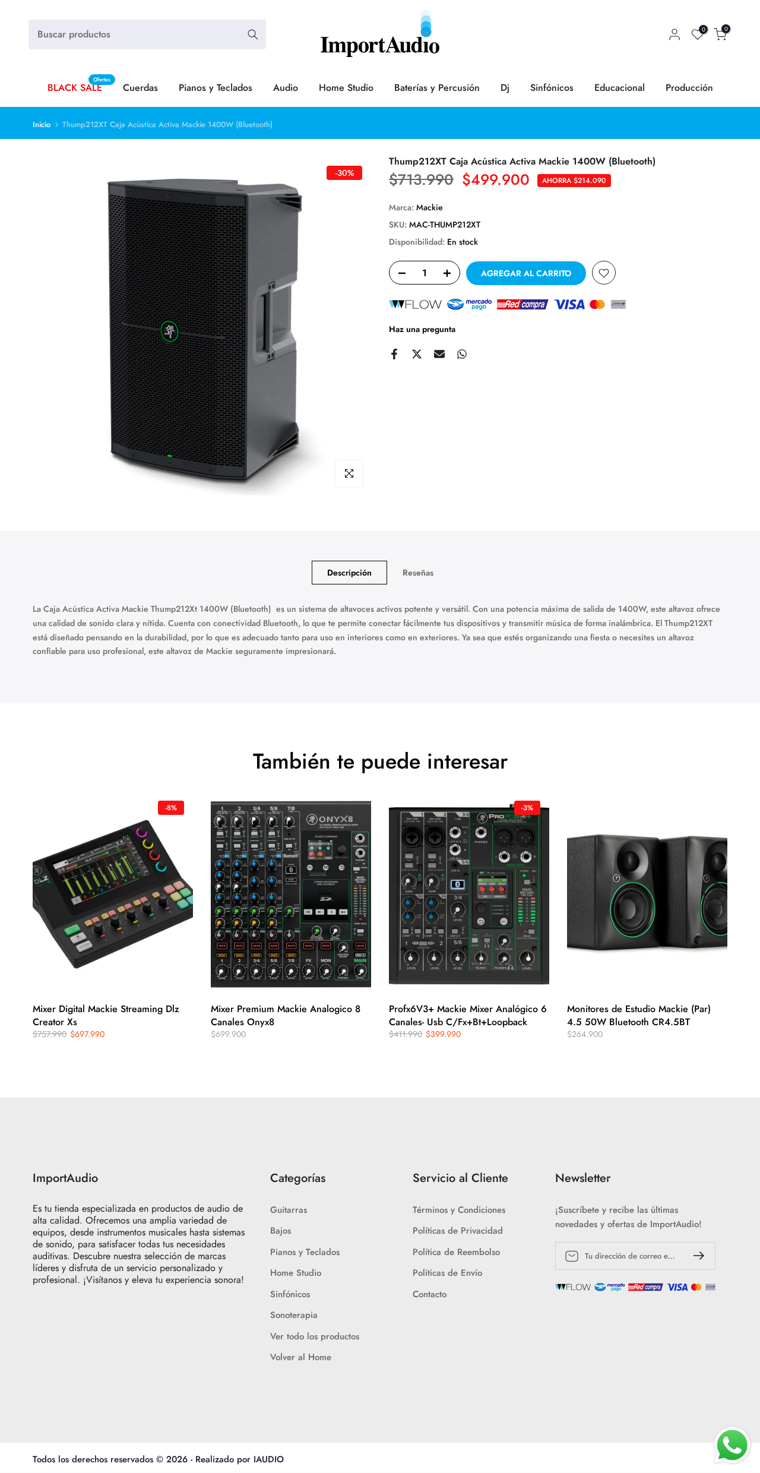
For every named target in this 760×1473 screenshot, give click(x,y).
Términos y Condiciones (459, 1210)
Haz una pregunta (422, 330)
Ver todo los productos (314, 1336)
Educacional (619, 87)
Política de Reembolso (456, 1252)
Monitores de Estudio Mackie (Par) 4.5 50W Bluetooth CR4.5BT (639, 1015)
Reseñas (418, 573)
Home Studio (346, 87)
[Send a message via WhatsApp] (732, 1445)
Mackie (429, 207)
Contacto (429, 1294)
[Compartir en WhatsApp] (462, 354)
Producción (689, 87)
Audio (285, 87)
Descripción (349, 573)
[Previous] (44, 894)
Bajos (280, 1231)
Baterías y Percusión (437, 87)
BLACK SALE (79, 87)
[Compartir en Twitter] (416, 354)
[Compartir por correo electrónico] (439, 354)
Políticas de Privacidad (458, 1231)
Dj (505, 87)
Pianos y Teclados (215, 87)
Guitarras (288, 1210)
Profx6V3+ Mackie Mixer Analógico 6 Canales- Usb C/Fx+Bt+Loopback (468, 1015)
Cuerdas (140, 87)
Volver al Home (300, 1357)
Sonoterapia (294, 1315)
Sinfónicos (552, 87)
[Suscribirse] (694, 1255)
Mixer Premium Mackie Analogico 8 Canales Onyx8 (285, 1015)
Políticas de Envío (447, 1273)
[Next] (715, 894)
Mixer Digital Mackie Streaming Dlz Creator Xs (106, 1015)
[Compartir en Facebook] (394, 354)
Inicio (41, 124)
